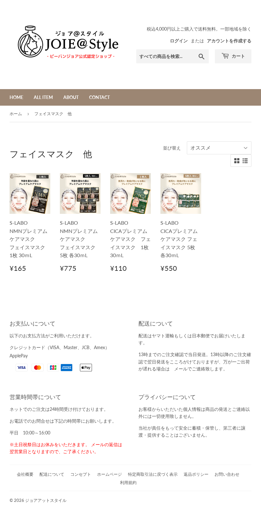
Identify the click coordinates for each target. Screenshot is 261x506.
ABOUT (71, 97)
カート (238, 56)
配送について (51, 474)
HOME (16, 97)
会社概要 (25, 474)
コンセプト (80, 474)
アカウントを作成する (229, 40)
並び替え (172, 148)
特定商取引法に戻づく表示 (153, 474)
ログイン (179, 40)
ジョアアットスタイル (46, 500)
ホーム (16, 113)
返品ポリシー (196, 474)
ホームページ (109, 474)
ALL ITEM (43, 97)
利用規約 (128, 482)
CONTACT (99, 97)
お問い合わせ (227, 474)
